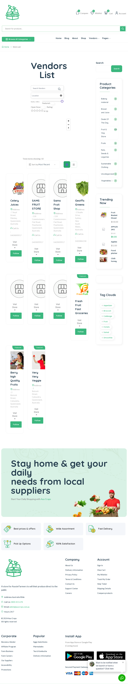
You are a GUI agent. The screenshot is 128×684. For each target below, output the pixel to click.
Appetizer (108, 305)
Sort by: (35, 164)
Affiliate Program (8, 646)
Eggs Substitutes (40, 642)
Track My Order (103, 579)
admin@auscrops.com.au (19, 607)
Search (100, 62)
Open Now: (36, 107)
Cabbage (108, 316)
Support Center (71, 588)
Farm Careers (6, 656)
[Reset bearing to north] (68, 128)
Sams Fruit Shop (57, 204)
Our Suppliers (6, 660)
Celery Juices (14, 202)
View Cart (101, 570)
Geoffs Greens (79, 202)
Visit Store (14, 243)
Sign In (100, 565)
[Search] (123, 28)
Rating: (50, 107)
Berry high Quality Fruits (14, 378)
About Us (69, 565)
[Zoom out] (68, 125)
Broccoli (107, 311)
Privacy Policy (71, 574)
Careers (68, 593)
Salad (106, 332)
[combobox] (44, 164)
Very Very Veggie (36, 376)
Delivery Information (74, 570)
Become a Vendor (8, 642)
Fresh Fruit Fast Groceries (79, 307)
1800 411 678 (17, 602)
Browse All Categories (18, 39)
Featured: (46, 103)
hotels (107, 327)
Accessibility (6, 665)
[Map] (47, 136)
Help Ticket (102, 584)
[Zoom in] (68, 121)
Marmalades (38, 646)
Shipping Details (104, 588)
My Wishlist (102, 574)
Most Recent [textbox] (44, 164)
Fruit (106, 321)
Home (6, 47)
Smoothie (108, 337)
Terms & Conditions (73, 579)
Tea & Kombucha (40, 651)
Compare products (104, 593)
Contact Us (69, 584)
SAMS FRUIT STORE (36, 204)
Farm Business (7, 651)
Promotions (6, 670)
